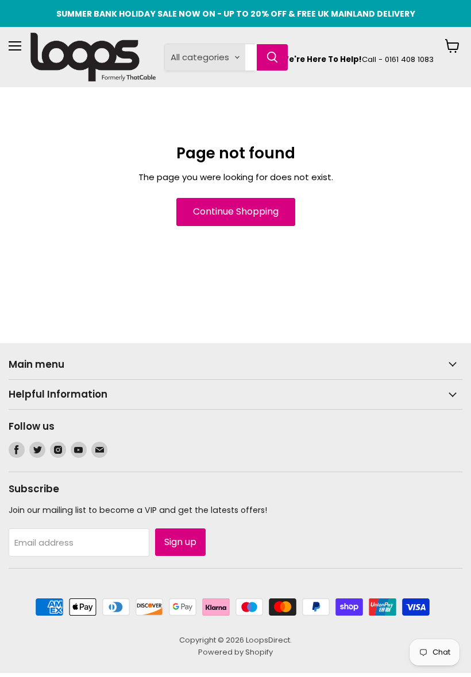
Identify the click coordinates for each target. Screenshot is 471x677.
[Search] (272, 57)
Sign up (180, 541)
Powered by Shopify (235, 652)
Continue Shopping (236, 211)
